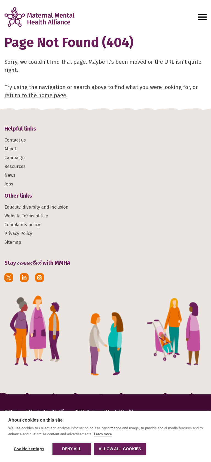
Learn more (103, 434)
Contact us (15, 140)
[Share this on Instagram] (39, 277)
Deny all (72, 449)
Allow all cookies (120, 449)
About (10, 148)
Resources (15, 166)
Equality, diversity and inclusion (36, 207)
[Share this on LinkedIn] (24, 277)
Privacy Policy (18, 233)
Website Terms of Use (26, 215)
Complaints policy (22, 224)
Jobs (8, 184)
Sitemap (12, 242)
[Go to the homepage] (97, 17)
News (9, 175)
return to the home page (35, 95)
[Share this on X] (8, 277)
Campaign (14, 157)
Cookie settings (29, 449)
